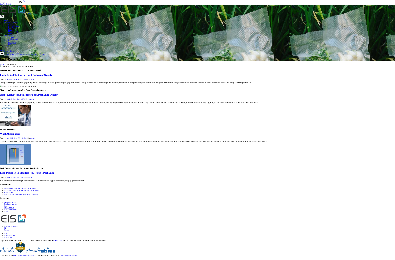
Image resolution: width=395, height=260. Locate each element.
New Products (12, 28)
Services (11, 37)
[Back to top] (0, 259)
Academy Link (13, 39)
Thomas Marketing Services (69, 255)
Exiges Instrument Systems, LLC (24, 255)
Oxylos (10, 24)
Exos (10, 30)
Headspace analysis (10, 202)
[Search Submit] (20, 2)
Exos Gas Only (13, 31)
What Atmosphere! (10, 133)
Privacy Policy (9, 237)
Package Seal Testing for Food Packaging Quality (26, 75)
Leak (5, 206)
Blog (9, 44)
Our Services (8, 35)
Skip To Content (5, 4)
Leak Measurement (10, 209)
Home (6, 20)
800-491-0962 (57, 240)
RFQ (43, 54)
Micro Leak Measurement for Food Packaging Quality (29, 94)
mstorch (31, 79)
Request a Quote (8, 51)
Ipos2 (10, 33)
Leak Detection (9, 208)
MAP (6, 211)
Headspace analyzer (10, 204)
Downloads (8, 41)
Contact (6, 46)
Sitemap (6, 233)
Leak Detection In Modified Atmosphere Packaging (27, 172)
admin (30, 177)
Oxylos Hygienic (13, 26)
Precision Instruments (11, 22)
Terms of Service (9, 235)
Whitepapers (12, 43)
